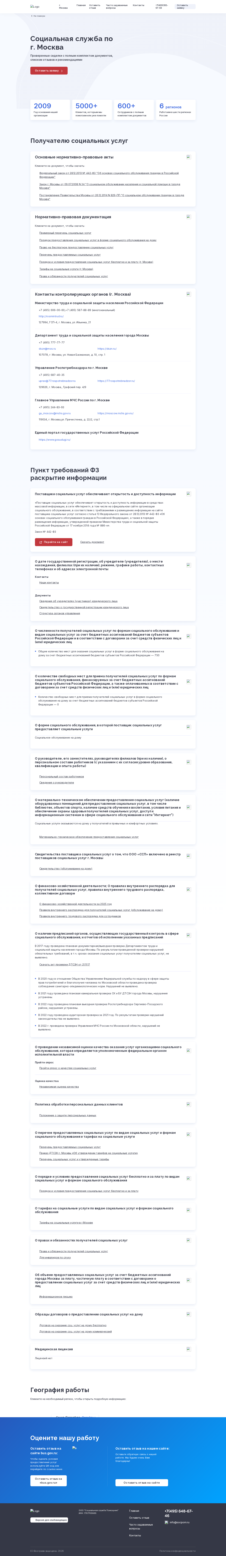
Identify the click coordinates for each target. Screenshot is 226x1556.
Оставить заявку (182, 6)
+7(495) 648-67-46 (179, 1513)
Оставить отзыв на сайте (142, 1482)
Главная (81, 5)
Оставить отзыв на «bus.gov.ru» (48, 1480)
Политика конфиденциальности (177, 1551)
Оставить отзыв (94, 6)
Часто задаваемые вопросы (117, 6)
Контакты (138, 5)
